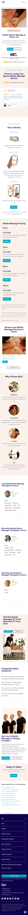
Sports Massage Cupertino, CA (9, 803)
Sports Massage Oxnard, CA (8, 787)
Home (3, 8)
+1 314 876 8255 (6, 891)
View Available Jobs (16, 758)
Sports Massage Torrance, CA (8, 795)
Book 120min (7, 299)
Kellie (13, 581)
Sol (12, 491)
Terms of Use (16, 909)
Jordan (14, 536)
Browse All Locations (8, 813)
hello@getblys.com (6, 889)
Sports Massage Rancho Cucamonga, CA (11, 805)
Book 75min (6, 260)
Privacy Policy (10, 880)
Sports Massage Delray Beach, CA (9, 799)
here (20, 214)
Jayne (9, 105)
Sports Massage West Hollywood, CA (10, 789)
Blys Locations (8, 8)
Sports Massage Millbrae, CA (8, 797)
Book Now (10, 49)
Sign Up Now (5, 758)
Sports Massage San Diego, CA (9, 793)
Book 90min (6, 279)
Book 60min (6, 241)
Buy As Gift (17, 49)
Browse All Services (14, 367)
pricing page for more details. (21, 316)
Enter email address (6, 868)
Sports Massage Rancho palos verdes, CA (11, 801)
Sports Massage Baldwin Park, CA (9, 791)
